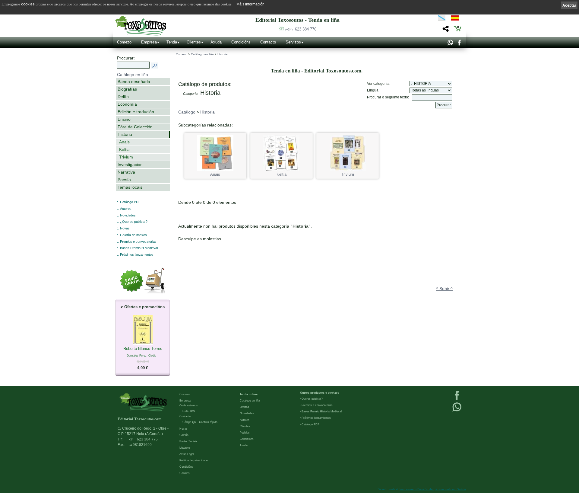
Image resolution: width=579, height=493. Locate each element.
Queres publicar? (312, 398)
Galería (183, 435)
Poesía (124, 179)
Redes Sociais (188, 441)
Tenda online (249, 394)
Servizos (293, 42)
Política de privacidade (193, 460)
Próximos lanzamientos (316, 417)
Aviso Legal (186, 454)
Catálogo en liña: (133, 74)
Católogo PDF (310, 424)
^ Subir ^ (444, 288)
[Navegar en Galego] (441, 19)
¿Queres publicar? (133, 221)
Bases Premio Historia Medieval (322, 411)
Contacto (268, 42)
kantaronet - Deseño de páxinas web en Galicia (433, 489)
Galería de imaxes (133, 235)
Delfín (123, 96)
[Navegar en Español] (457, 19)
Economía (127, 104)
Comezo (124, 42)
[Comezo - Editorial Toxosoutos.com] (141, 26)
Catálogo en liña (202, 54)
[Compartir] (445, 30)
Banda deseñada (134, 81)
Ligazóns (185, 447)
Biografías (127, 89)
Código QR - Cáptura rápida (199, 422)
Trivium (126, 157)
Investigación (130, 164)
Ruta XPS (188, 411)
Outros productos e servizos (319, 392)
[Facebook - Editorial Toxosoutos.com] (459, 44)
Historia (125, 134)
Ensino (124, 119)
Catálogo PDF (130, 202)
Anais (124, 141)
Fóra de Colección (135, 126)
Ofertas (244, 406)
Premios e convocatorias (138, 241)
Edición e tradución (136, 111)
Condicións (241, 42)
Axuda (216, 42)
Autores (125, 208)
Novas (125, 228)
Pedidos (245, 432)
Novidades (128, 215)
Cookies (184, 473)
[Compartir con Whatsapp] (450, 44)
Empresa (149, 42)
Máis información (250, 4)
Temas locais (130, 187)
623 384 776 (300, 29)
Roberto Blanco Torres (142, 358)
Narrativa (126, 172)
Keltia (124, 149)
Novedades (247, 413)
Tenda (171, 42)
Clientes (194, 42)
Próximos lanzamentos (136, 254)
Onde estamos (188, 405)
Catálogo (186, 112)
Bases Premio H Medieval (139, 248)
